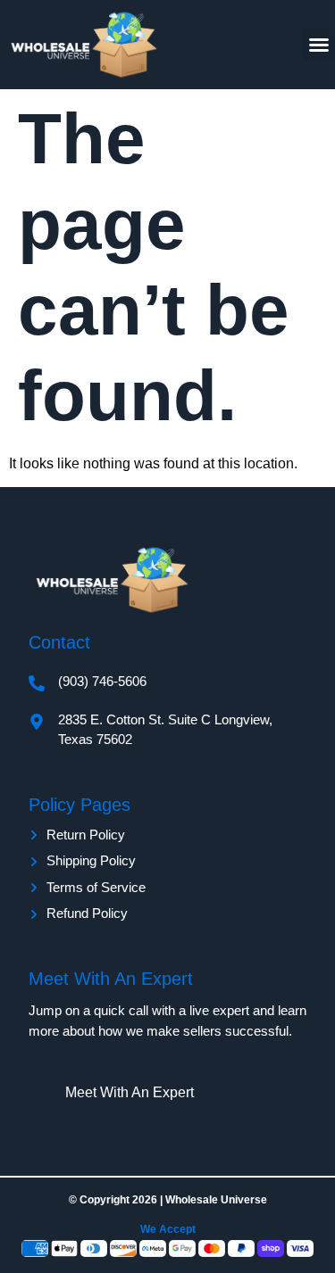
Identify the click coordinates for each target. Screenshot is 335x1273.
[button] (319, 45)
